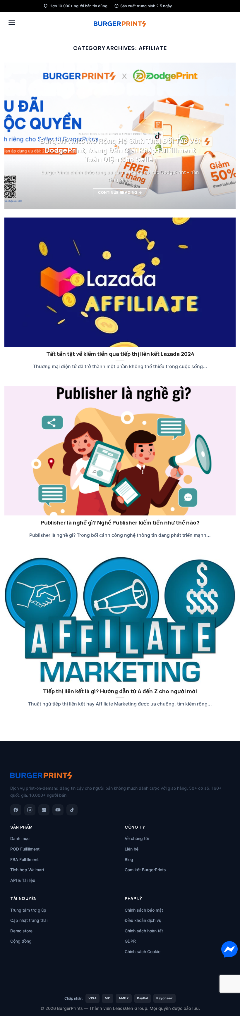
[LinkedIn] (43, 809)
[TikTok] (72, 809)
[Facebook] (15, 809)
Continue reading (120, 192)
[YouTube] (58, 809)
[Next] (223, 135)
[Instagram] (29, 809)
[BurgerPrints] (120, 23)
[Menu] (11, 23)
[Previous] (16, 135)
